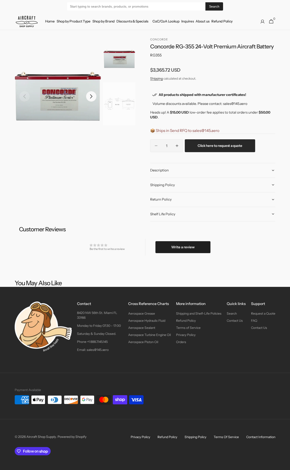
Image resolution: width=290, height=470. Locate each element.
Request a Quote (263, 313)
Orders (181, 342)
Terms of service (226, 437)
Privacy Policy (186, 335)
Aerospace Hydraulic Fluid (146, 321)
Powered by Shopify (72, 437)
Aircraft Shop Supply (41, 437)
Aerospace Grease (141, 313)
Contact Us (235, 321)
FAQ (254, 321)
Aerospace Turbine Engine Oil (149, 335)
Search (214, 6)
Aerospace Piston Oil (143, 342)
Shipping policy (195, 437)
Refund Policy (186, 321)
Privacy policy (140, 437)
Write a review (183, 247)
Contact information (260, 437)
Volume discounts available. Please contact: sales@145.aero (199, 103)
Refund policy (167, 437)
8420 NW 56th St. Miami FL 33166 (97, 315)
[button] (262, 22)
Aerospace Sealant (141, 328)
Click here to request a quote (220, 145)
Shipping (156, 78)
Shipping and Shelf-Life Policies (198, 313)
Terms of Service (188, 328)
